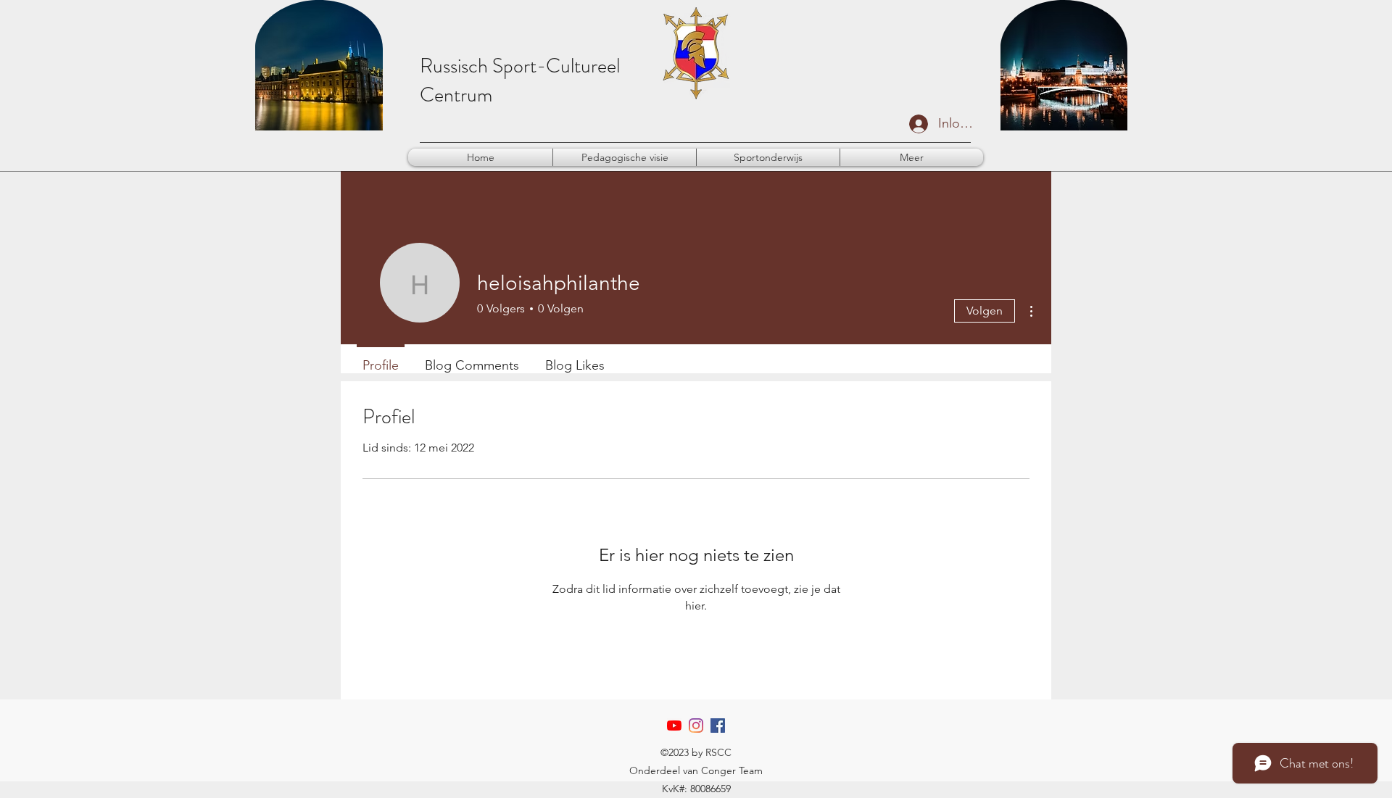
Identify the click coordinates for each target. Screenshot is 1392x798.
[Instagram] (696, 725)
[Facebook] (717, 725)
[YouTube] (674, 725)
